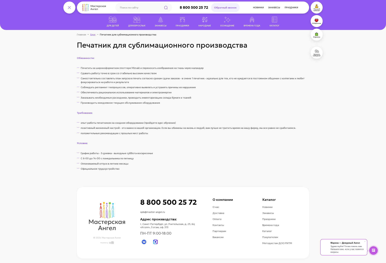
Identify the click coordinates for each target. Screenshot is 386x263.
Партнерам (219, 231)
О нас (216, 206)
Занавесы (274, 7)
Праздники (291, 7)
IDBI (111, 242)
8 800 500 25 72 (194, 7)
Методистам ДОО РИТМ (277, 243)
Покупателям (270, 237)
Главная (81, 34)
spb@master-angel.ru (152, 211)
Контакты (218, 225)
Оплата (217, 219)
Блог (93, 34)
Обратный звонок (225, 7)
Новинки (258, 7)
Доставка (218, 212)
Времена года (270, 225)
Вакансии (218, 237)
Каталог (267, 231)
